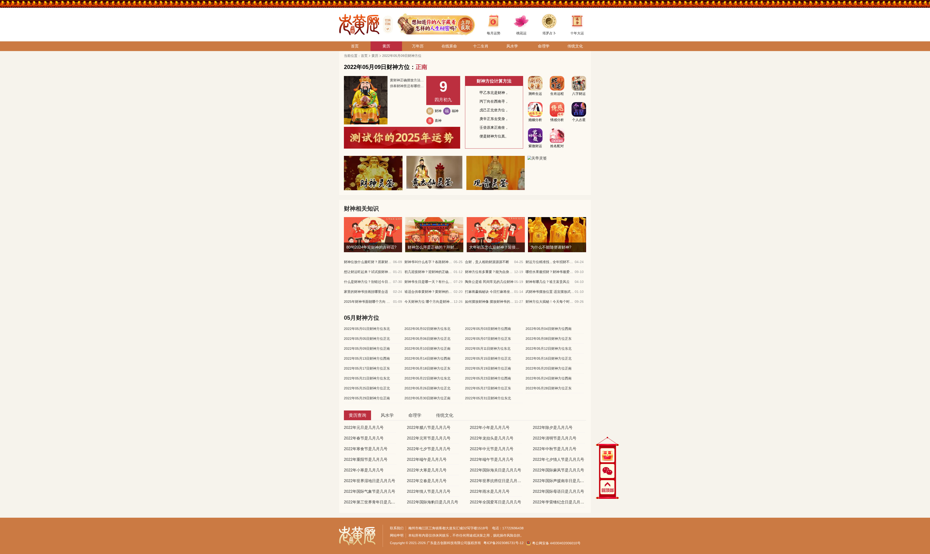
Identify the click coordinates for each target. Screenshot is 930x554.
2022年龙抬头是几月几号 (491, 438)
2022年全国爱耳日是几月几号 (495, 502)
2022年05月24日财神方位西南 (549, 378)
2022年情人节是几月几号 (428, 491)
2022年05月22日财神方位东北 (427, 378)
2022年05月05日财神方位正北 (367, 339)
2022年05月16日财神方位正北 (549, 358)
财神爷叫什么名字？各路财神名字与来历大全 (428, 262)
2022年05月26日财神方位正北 (427, 388)
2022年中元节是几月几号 (491, 449)
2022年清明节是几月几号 (554, 438)
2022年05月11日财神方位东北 (488, 348)
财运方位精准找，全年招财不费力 (550, 262)
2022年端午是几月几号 (427, 459)
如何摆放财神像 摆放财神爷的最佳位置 (489, 302)
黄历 (375, 56)
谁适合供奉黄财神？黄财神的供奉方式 (428, 292)
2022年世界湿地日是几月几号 (369, 481)
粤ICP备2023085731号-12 (503, 543)
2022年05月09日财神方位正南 (367, 348)
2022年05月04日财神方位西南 (549, 329)
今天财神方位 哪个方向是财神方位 (428, 302)
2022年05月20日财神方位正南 (549, 368)
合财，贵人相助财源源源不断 (487, 262)
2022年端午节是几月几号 (491, 459)
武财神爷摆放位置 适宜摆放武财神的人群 (550, 292)
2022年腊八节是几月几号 (428, 427)
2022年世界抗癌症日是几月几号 (496, 481)
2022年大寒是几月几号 (427, 470)
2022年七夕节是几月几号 (428, 449)
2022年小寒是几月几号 (364, 470)
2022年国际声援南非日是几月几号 (559, 481)
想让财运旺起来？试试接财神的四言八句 (368, 272)
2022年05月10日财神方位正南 (427, 348)
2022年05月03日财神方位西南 (488, 329)
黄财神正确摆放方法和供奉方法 (407, 80)
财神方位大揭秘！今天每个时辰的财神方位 (550, 302)
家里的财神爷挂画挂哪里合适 (366, 292)
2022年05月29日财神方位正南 (367, 398)
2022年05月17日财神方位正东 (367, 368)
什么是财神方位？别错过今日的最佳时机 (368, 282)
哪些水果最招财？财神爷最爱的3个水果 (550, 272)
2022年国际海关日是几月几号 (495, 470)
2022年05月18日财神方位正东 (427, 368)
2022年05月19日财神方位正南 (488, 368)
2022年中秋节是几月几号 (554, 449)
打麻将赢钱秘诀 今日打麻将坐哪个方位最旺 (489, 292)
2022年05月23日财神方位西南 (488, 378)
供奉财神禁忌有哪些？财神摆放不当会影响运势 (407, 86)
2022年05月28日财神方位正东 (549, 388)
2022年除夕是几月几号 (553, 427)
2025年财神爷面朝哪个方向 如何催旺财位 (368, 302)
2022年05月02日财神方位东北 (427, 329)
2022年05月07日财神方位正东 (488, 339)
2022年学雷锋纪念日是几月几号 (559, 502)
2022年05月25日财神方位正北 (367, 388)
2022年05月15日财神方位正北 (488, 358)
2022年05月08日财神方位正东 (549, 339)
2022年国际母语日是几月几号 (558, 491)
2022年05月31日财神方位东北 (488, 398)
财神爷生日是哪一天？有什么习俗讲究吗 (428, 282)
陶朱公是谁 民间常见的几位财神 (489, 282)
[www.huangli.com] (386, 24)
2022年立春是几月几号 (427, 481)
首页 (364, 56)
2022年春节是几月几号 (364, 438)
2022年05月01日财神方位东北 (367, 329)
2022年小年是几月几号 (490, 427)
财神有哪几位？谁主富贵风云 (548, 282)
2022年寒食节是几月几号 (366, 449)
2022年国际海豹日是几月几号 (432, 502)
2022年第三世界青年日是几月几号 (370, 502)
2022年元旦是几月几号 (364, 427)
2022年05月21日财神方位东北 (367, 378)
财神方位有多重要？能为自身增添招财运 (489, 272)
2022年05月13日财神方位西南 (367, 358)
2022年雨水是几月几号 (490, 491)
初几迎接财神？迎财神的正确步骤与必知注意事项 (428, 272)
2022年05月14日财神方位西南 (427, 358)
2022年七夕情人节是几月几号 (558, 459)
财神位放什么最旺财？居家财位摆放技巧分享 (368, 262)
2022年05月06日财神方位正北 (427, 339)
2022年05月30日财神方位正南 (427, 398)
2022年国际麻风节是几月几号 (558, 470)
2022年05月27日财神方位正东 (488, 388)
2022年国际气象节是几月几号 (369, 491)
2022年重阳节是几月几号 (366, 459)
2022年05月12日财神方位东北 (549, 348)
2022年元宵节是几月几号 (428, 438)
